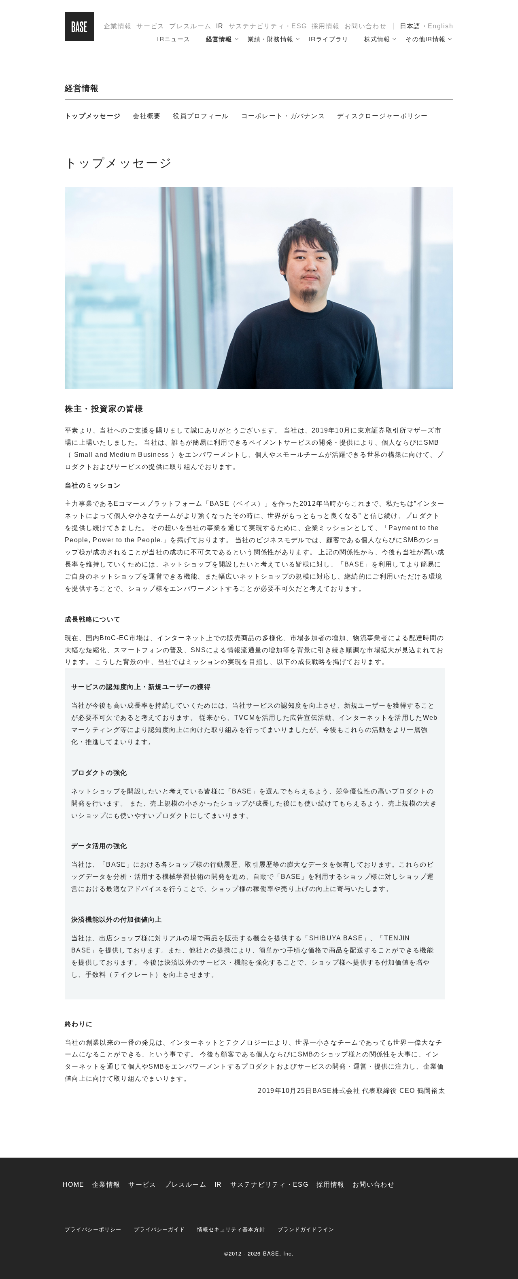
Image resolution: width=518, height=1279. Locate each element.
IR (220, 26)
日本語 (410, 26)
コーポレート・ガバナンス (283, 115)
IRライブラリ (329, 38)
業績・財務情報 (271, 38)
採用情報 (326, 26)
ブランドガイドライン (306, 1229)
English (440, 26)
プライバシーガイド (159, 1229)
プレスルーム (190, 26)
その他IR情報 (425, 38)
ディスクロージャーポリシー (382, 115)
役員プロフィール (201, 115)
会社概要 (147, 115)
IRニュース (173, 38)
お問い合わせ (365, 26)
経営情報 (219, 38)
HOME (73, 1184)
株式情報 (377, 38)
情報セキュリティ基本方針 (231, 1229)
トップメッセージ (93, 115)
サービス (150, 26)
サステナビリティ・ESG (268, 26)
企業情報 (118, 26)
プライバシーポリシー (93, 1229)
